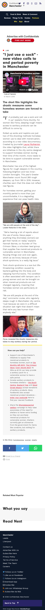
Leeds (5, 538)
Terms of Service (10, 560)
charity (34, 440)
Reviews (7, 18)
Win (15, 22)
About (26, 22)
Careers (6, 566)
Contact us (8, 547)
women (28, 440)
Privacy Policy (9, 557)
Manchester (8, 535)
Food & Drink (15, 14)
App (20, 22)
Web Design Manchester (11, 609)
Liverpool (7, 541)
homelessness (18, 440)
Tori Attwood (10, 94)
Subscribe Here (10, 553)
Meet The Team (10, 563)
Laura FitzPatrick (32, 144)
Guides (27, 18)
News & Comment (30, 14)
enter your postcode (18, 398)
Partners (35, 18)
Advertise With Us (11, 550)
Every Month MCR (23, 368)
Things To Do (18, 18)
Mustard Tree (22, 385)
